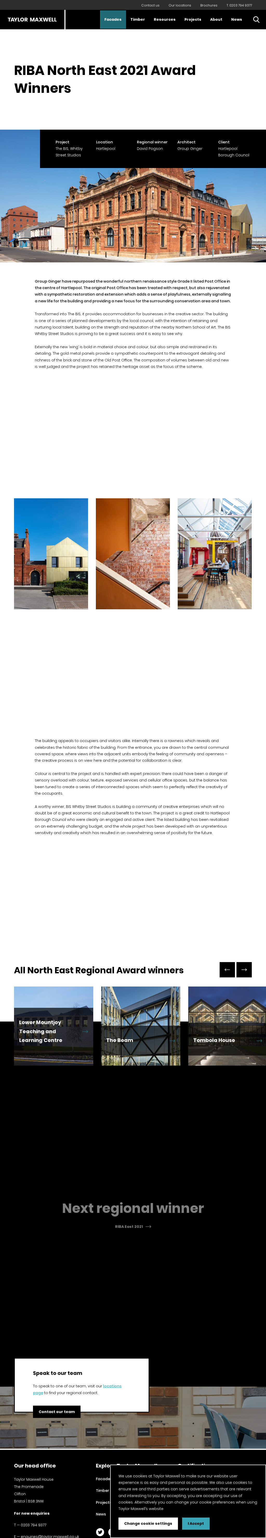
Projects (192, 19)
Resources (165, 19)
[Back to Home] (32, 19)
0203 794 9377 (33, 1525)
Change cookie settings (148, 1523)
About (216, 19)
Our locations (180, 5)
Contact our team (57, 1411)
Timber (137, 19)
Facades (113, 19)
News (236, 19)
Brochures (208, 5)
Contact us (150, 5)
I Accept (196, 1523)
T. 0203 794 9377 (239, 5)
